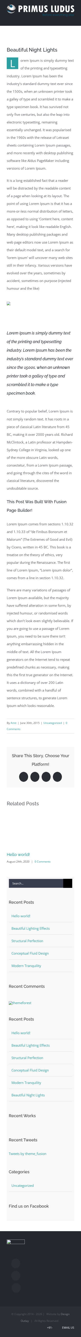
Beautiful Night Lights (28, 1095)
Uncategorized (52, 723)
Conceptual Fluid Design (30, 953)
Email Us (67, 1328)
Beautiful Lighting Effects (30, 928)
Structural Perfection (27, 941)
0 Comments (43, 861)
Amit (13, 723)
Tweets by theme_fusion (27, 1153)
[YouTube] (16, 1288)
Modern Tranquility (26, 965)
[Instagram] (15, 1276)
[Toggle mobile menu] (72, 19)
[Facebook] (15, 1263)
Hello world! (18, 854)
